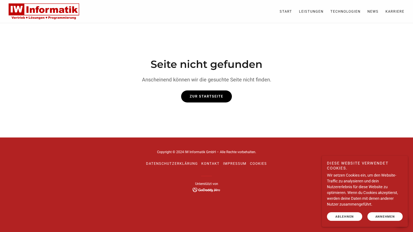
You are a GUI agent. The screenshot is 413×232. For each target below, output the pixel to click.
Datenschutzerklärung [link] (172, 164)
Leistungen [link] (311, 11)
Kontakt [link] (210, 164)
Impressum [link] (235, 164)
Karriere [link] (394, 11)
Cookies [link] (258, 164)
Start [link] (286, 11)
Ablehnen (344, 216)
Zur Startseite (206, 96)
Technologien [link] (345, 11)
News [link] (373, 11)
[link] (44, 11)
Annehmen (385, 216)
